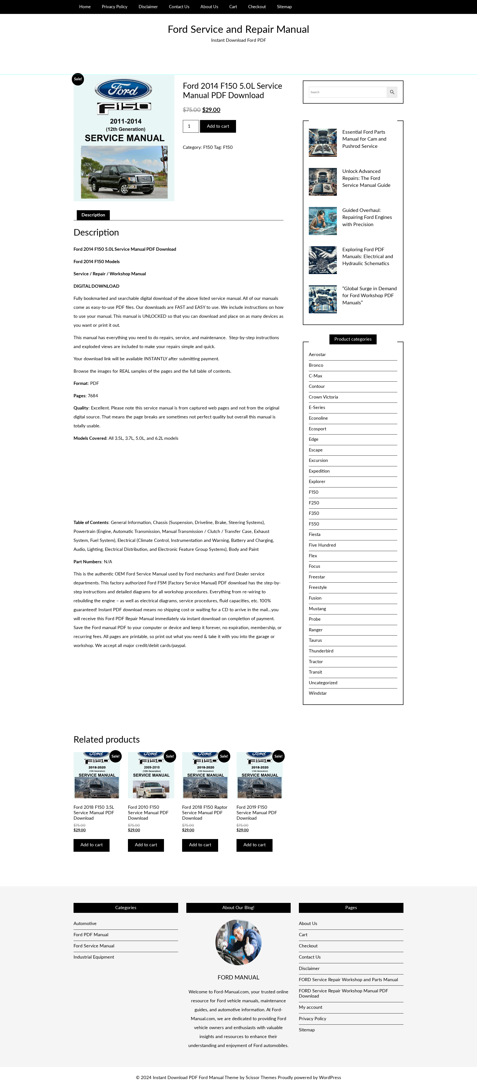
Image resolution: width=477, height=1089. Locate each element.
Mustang (317, 609)
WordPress (330, 1078)
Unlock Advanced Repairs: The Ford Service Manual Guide (366, 178)
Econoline (318, 418)
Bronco (316, 365)
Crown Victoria (323, 397)
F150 (208, 147)
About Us (209, 7)
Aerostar (317, 355)
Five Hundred (322, 545)
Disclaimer (148, 7)
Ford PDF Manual (91, 935)
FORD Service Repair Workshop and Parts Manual (348, 980)
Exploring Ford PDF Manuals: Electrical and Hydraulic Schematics (367, 256)
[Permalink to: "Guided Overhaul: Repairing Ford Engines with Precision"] (323, 221)
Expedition (319, 471)
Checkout (257, 7)
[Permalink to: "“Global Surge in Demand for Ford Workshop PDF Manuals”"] (323, 299)
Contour (317, 386)
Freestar (317, 577)
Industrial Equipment (94, 957)
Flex (313, 556)
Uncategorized (323, 683)
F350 (314, 513)
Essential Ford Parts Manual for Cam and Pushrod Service (364, 139)
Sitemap (284, 7)
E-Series (317, 407)
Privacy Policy (114, 7)
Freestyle (318, 587)
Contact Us (179, 7)
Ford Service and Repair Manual (238, 30)
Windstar (318, 693)
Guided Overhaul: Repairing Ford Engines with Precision (367, 217)
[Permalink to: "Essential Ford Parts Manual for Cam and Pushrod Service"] (323, 142)
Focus (314, 566)
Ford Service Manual (94, 946)
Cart (233, 7)
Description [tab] (93, 215)
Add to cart (218, 126)
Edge (313, 439)
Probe (315, 619)
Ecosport (317, 429)
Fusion (315, 598)
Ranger (316, 630)
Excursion (318, 460)
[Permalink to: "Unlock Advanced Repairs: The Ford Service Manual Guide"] (323, 181)
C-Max (315, 376)
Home (85, 7)
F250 (314, 503)
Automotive (85, 924)
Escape (316, 450)
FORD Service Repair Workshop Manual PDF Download (343, 994)
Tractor (316, 662)
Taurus (315, 640)
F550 (314, 524)
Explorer (317, 482)
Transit (315, 672)
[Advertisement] (178, 481)
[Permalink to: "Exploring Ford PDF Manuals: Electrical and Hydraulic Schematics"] (323, 260)
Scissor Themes (261, 1078)
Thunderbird (321, 651)
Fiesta (314, 534)
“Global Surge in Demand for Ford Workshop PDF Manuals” (369, 295)
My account (310, 1007)
